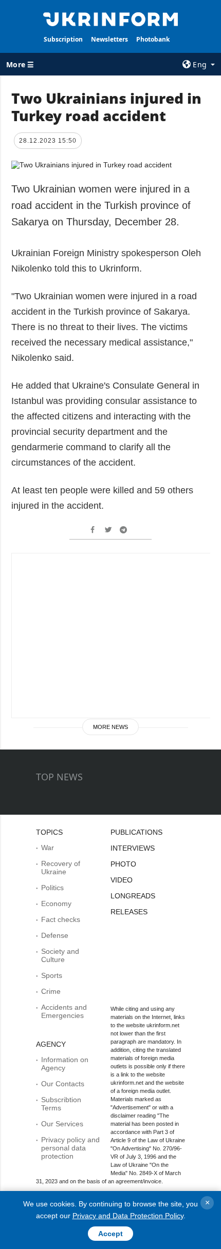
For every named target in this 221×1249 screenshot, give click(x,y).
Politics (52, 887)
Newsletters (109, 39)
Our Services (62, 1124)
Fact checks (60, 919)
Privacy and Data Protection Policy (127, 1216)
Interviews (132, 848)
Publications (136, 832)
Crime (51, 991)
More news (110, 727)
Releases (129, 912)
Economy (56, 903)
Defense (54, 935)
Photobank (153, 39)
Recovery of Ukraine (60, 867)
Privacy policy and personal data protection (70, 1148)
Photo (123, 864)
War (47, 847)
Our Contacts (62, 1084)
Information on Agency (64, 1063)
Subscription (63, 39)
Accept (110, 1233)
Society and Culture (60, 955)
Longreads (132, 896)
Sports (51, 975)
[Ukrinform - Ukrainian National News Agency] (110, 18)
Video (121, 880)
